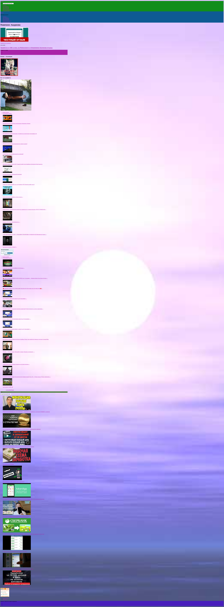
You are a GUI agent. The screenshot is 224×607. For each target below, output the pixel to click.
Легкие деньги (6, 8)
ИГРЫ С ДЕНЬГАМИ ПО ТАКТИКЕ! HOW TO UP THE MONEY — (17, 319)
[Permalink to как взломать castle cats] (7, 385)
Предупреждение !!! (7, 9)
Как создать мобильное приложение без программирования (16, 516)
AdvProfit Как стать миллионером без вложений (13, 154)
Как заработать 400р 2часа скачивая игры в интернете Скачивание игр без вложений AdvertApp (23, 499)
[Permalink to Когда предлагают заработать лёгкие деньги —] (7, 195)
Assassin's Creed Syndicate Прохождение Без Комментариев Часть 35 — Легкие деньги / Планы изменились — (27, 376)
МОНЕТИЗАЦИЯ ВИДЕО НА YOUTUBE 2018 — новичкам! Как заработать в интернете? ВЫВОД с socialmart (26, 411)
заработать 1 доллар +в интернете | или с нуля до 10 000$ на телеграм (18, 569)
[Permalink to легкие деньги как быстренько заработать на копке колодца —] (7, 362)
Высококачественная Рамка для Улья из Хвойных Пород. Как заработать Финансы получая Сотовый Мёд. (26, 339)
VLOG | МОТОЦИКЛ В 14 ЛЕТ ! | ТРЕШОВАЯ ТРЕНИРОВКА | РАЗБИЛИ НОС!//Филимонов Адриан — (25, 234)
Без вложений (6, 7)
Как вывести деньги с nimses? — (10, 247)
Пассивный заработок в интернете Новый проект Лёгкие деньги (17, 586)
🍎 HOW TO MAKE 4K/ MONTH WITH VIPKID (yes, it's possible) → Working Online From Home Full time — (25, 278)
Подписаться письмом (7, 254)
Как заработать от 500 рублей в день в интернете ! (13, 481)
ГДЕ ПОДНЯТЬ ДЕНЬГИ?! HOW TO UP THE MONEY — (15, 298)
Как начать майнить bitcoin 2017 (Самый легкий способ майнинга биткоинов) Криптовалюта (22, 164)
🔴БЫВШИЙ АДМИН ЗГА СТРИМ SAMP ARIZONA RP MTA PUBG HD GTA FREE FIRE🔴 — (23, 288)
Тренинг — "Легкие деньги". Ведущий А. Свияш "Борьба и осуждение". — (19, 351)
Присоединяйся (6, 10)
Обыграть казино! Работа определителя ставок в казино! (15, 143)
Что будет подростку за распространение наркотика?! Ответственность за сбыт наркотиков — (23, 308)
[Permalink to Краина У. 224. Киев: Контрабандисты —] (7, 220)
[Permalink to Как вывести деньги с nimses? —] (7, 245)
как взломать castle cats (8, 387)
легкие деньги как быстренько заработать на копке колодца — (16, 364)
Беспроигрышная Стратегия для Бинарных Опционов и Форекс (16, 123)
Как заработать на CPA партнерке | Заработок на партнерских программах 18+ (20, 133)
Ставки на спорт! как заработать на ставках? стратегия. (15, 551)
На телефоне (6, 6)
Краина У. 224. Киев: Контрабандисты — (11, 222)
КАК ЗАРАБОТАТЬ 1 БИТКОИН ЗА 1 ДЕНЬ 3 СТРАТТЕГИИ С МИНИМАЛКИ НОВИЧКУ (22, 429)
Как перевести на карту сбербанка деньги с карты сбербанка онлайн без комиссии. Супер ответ (23, 534)
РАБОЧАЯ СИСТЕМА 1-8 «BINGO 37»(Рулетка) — (14, 268)
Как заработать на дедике (8, 464)
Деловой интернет (5, 249)
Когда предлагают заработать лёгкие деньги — (13, 197)
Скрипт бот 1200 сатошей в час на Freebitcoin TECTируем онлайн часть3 (18, 184)
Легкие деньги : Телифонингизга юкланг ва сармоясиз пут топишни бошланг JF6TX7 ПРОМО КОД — (24, 209)
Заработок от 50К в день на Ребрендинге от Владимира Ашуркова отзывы (26, 48)
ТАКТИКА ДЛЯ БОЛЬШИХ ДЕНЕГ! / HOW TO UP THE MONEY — (17, 329)
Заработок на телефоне (5, 43)
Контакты (5, 599)
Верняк (2, 1)
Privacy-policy (6, 598)
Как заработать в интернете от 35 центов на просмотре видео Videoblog (18, 446)
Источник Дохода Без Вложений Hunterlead (12, 174)
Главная (4, 5)
